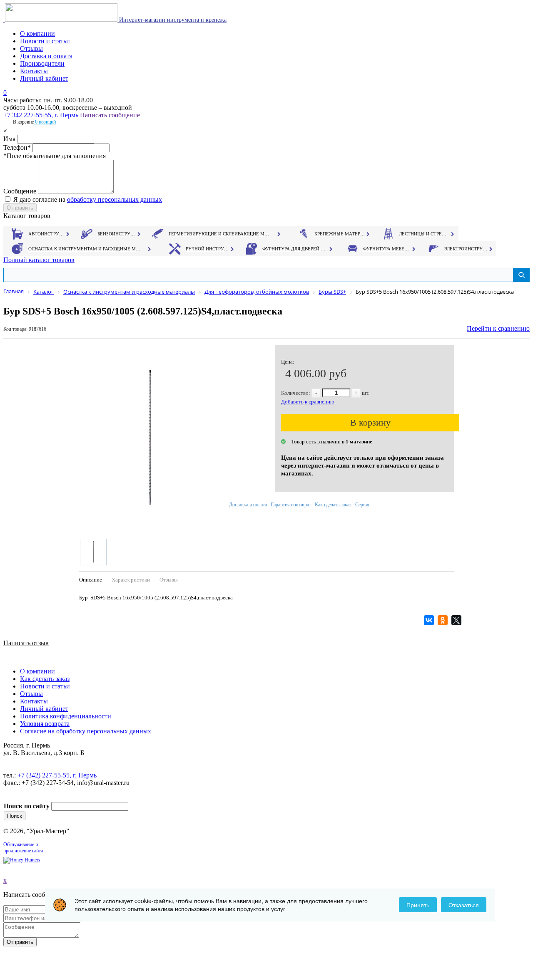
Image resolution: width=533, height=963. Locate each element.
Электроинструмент (466, 248)
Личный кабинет (44, 78)
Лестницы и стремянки (424, 233)
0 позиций (45, 122)
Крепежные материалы (339, 233)
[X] (457, 620)
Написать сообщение (110, 115)
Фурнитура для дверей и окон (294, 248)
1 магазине (359, 441)
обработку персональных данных (114, 199)
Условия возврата (45, 723)
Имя (9, 138)
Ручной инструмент (207, 248)
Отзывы (31, 48)
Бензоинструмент (117, 233)
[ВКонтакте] (430, 620)
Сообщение (19, 191)
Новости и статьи (45, 41)
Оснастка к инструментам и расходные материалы (84, 248)
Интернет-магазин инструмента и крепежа (172, 20)
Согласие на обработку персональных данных (85, 731)
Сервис (362, 504)
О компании (37, 33)
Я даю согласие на (87, 199)
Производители (42, 63)
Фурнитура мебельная (387, 248)
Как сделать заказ (333, 504)
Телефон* (17, 147)
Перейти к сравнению (498, 328)
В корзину (370, 422)
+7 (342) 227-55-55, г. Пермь (57, 775)
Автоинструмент (47, 233)
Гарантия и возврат (291, 504)
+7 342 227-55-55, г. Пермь (40, 115)
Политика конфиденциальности (65, 716)
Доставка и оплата (46, 55)
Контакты (34, 70)
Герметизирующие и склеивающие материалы (220, 233)
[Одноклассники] (444, 620)
